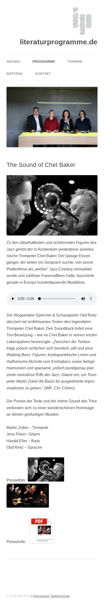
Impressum (41, 596)
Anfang (13, 61)
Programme (43, 61)
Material (15, 74)
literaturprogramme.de (58, 42)
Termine (74, 61)
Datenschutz (60, 596)
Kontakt (43, 74)
